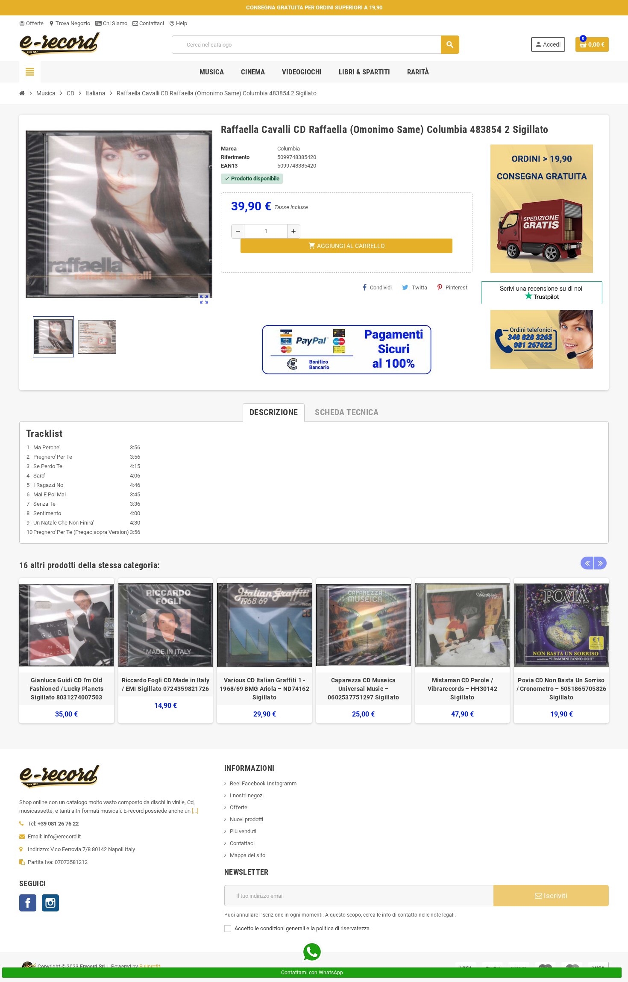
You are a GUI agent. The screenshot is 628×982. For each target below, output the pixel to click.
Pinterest (456, 287)
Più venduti (243, 831)
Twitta (419, 287)
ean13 (229, 165)
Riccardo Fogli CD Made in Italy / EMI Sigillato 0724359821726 (166, 684)
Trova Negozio (69, 23)
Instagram (50, 902)
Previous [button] (587, 563)
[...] (195, 811)
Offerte (31, 23)
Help (178, 23)
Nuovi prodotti (246, 819)
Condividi (381, 287)
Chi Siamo (114, 23)
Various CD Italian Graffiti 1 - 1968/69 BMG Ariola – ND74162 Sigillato (264, 689)
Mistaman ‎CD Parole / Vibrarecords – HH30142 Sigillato (462, 689)
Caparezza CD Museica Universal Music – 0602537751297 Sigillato (363, 689)
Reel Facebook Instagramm (263, 783)
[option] (66, 651)
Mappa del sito (247, 855)
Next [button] (600, 563)
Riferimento (235, 157)
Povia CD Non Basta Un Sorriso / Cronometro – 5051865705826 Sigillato (561, 689)
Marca (229, 148)
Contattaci (151, 23)
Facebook (27, 902)
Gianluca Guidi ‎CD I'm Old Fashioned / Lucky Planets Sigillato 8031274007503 (66, 689)
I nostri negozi (247, 795)
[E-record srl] (59, 44)
